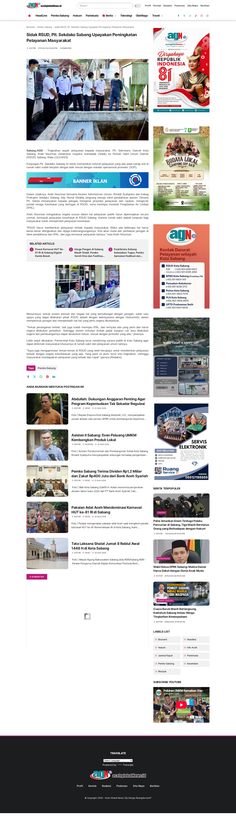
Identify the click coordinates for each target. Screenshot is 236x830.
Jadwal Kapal (164, 655)
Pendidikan (163, 558)
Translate (128, 764)
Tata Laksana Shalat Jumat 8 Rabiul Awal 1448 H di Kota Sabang (105, 545)
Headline (191, 639)
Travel (156, 15)
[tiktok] (196, 15)
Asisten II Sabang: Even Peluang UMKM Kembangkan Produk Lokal (103, 437)
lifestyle (161, 671)
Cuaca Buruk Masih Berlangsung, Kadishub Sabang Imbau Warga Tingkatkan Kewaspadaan (175, 613)
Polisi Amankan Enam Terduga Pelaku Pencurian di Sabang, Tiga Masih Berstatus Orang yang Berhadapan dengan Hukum (181, 524)
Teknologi (126, 15)
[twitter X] (184, 15)
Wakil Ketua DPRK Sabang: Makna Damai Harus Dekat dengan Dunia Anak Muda (179, 568)
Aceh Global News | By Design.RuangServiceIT (128, 798)
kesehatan (192, 663)
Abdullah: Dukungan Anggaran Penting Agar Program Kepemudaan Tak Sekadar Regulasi (108, 401)
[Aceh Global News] (44, 7)
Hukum (77, 15)
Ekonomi (89, 444)
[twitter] (36, 377)
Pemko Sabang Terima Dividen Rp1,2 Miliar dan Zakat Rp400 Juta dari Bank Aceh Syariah (109, 473)
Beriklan (205, 5)
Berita (109, 15)
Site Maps (192, 5)
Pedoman (180, 5)
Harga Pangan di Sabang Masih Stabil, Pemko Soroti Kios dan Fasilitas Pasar (88, 253)
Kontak (157, 5)
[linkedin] (55, 377)
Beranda (30, 27)
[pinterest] (48, 377)
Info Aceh (191, 647)
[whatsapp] (190, 15)
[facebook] (178, 15)
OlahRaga (142, 15)
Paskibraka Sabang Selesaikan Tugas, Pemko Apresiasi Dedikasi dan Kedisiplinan (129, 253)
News (87, 408)
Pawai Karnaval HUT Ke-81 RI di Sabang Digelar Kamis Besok (49, 252)
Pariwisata (92, 15)
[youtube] (207, 15)
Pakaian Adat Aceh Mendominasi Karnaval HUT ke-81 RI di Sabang (106, 509)
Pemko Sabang (60, 15)
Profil (148, 5)
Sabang (161, 512)
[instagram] (201, 15)
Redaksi (167, 5)
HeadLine (41, 15)
